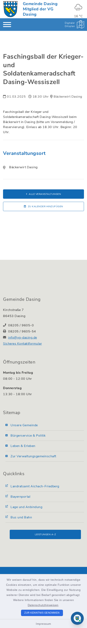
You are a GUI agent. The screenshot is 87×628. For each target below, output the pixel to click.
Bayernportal (20, 496)
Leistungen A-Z (45, 534)
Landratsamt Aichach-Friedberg (35, 486)
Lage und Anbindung (26, 507)
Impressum (43, 623)
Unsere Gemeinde (24, 425)
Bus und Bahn (21, 517)
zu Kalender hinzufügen (45, 206)
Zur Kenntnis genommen (42, 612)
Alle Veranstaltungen (45, 194)
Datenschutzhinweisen (43, 605)
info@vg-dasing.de (22, 337)
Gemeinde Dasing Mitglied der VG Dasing (40, 9)
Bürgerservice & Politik (28, 435)
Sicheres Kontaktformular (22, 343)
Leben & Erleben (23, 446)
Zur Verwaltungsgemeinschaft (33, 456)
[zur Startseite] (10, 9)
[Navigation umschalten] (7, 24)
